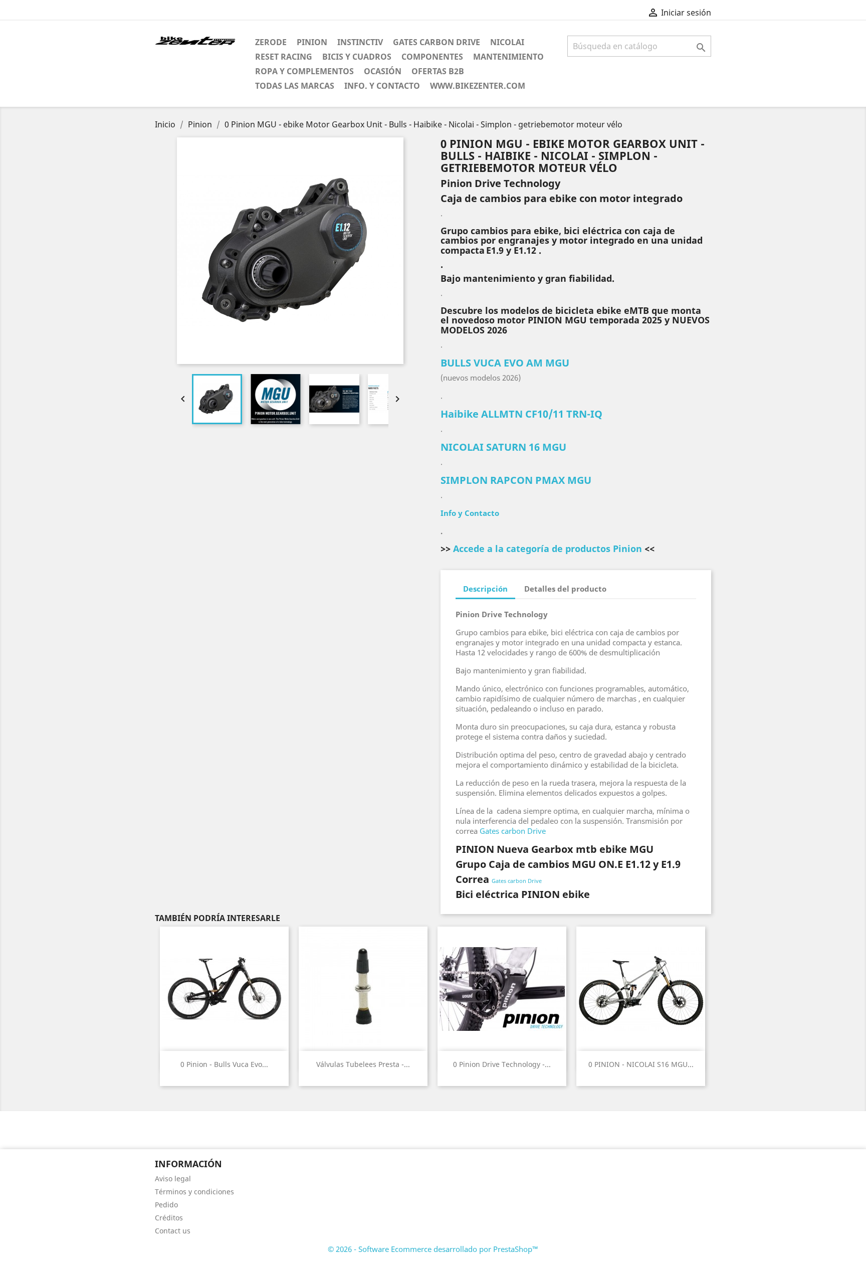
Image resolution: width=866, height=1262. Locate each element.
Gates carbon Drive (513, 831)
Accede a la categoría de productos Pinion (547, 549)
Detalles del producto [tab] (565, 589)
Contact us (172, 1230)
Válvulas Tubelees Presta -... (363, 1064)
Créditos (169, 1217)
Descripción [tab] (485, 589)
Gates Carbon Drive (436, 42)
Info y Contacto (470, 513)
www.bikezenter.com (477, 85)
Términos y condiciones (194, 1191)
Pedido (166, 1204)
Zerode (271, 42)
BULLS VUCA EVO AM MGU (505, 363)
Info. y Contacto (382, 85)
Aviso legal (173, 1178)
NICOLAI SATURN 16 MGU (503, 447)
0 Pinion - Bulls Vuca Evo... (224, 1064)
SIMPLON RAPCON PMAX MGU (516, 480)
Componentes (432, 56)
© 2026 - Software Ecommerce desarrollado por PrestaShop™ (433, 1249)
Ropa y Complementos (304, 71)
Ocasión (382, 71)
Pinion (312, 42)
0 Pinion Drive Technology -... (502, 1064)
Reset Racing (283, 56)
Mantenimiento (508, 56)
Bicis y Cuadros (356, 56)
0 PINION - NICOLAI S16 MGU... (641, 1064)
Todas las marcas (294, 85)
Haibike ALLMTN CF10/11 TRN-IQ (521, 414)
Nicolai (507, 42)
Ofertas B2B (437, 71)
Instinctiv (360, 42)
